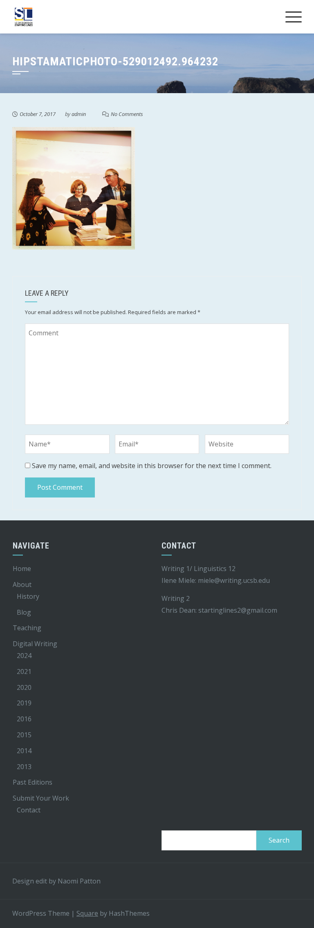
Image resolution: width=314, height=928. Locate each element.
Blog (24, 612)
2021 (24, 671)
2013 (24, 766)
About (22, 584)
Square (87, 913)
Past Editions (32, 782)
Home (22, 568)
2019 (24, 702)
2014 (24, 750)
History (28, 596)
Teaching (27, 627)
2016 (24, 718)
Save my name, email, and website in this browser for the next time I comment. (151, 465)
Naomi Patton (79, 881)
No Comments (127, 114)
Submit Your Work (41, 798)
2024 (24, 655)
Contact (28, 809)
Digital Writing (35, 643)
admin (79, 114)
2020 (24, 687)
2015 (24, 734)
